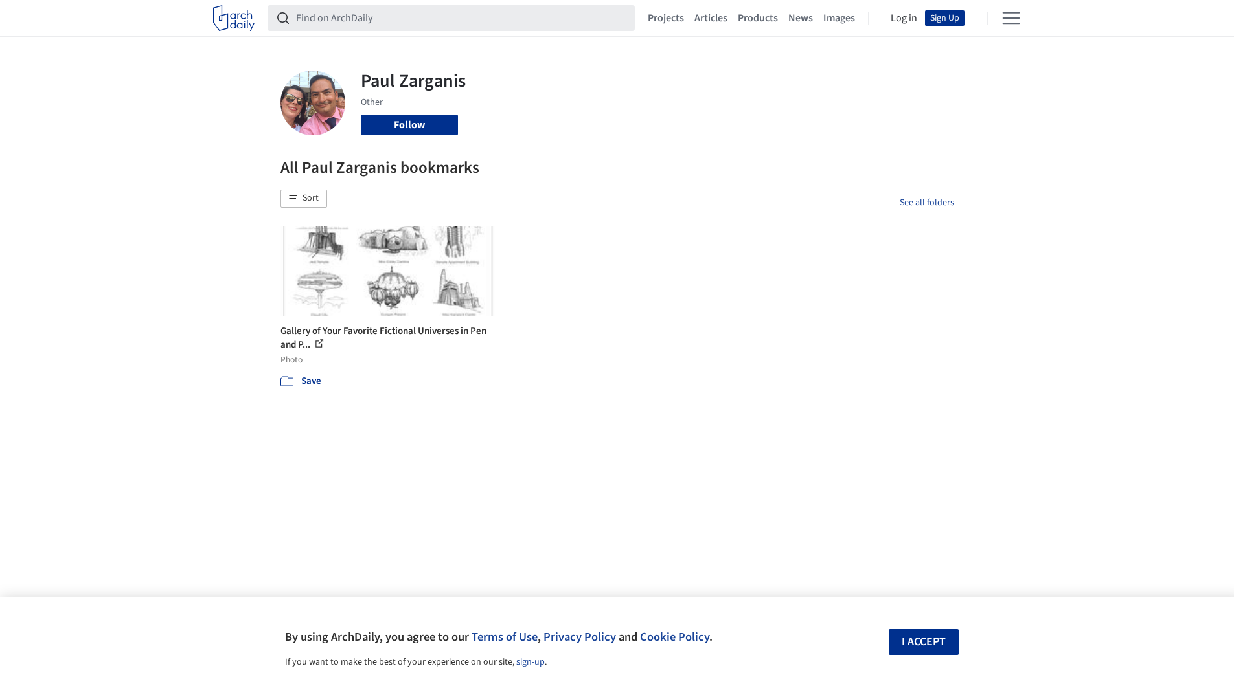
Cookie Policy (674, 636)
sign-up (530, 662)
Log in (904, 18)
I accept (924, 642)
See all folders (927, 202)
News (800, 18)
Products (758, 18)
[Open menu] (1011, 18)
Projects (666, 18)
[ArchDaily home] (234, 18)
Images (839, 18)
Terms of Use (505, 636)
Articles (710, 18)
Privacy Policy (579, 636)
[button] (303, 199)
